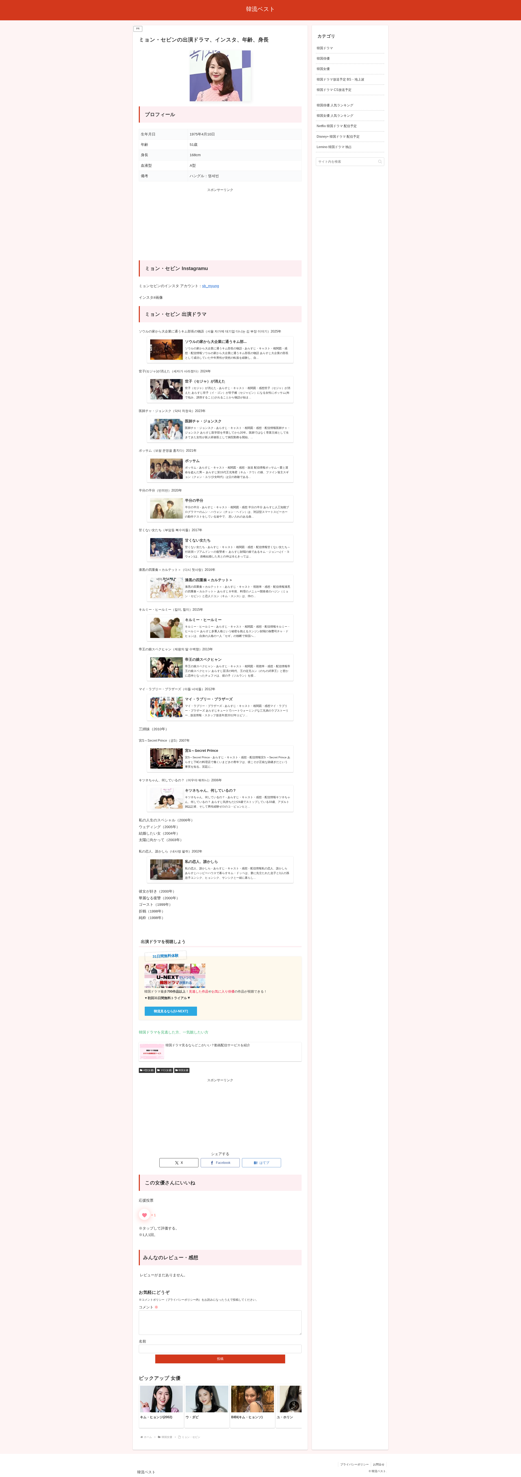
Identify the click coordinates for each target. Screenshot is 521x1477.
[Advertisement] (220, 226)
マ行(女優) (166, 1070)
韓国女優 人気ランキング (335, 115)
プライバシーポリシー (354, 1464)
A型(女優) (148, 1070)
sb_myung (210, 286)
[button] (294, 1406)
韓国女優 (183, 1070)
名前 (142, 1341)
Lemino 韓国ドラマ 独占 (334, 146)
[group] (161, 1406)
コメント (148, 1307)
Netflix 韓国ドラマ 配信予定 (337, 126)
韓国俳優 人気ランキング (335, 105)
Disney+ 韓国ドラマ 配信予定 (338, 136)
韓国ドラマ (325, 48)
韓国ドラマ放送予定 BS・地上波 (340, 79)
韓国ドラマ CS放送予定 (334, 89)
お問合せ (378, 1464)
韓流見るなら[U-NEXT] (171, 1011)
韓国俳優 (323, 58)
